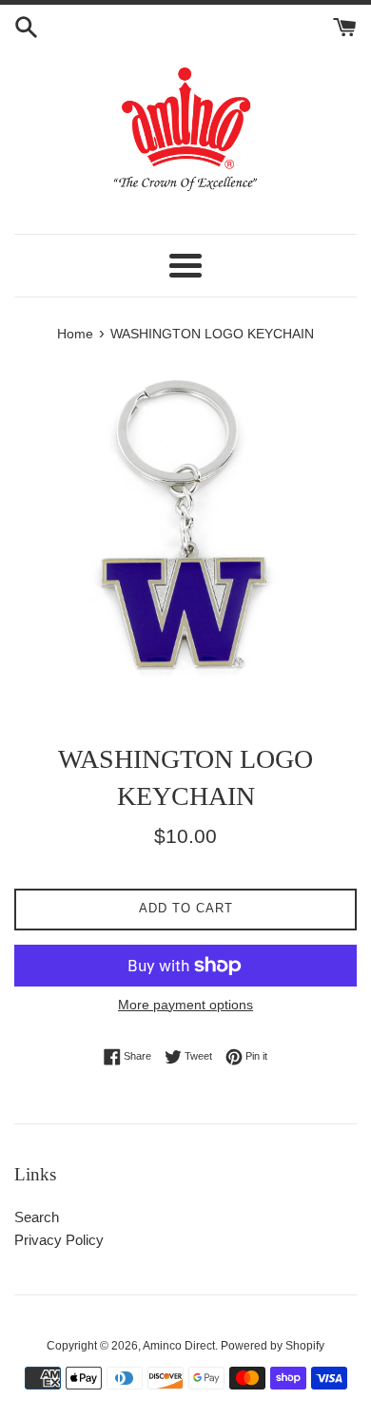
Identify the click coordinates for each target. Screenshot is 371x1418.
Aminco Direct (179, 1345)
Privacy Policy (59, 1240)
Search (36, 1217)
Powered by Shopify (272, 1345)
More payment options (185, 1004)
